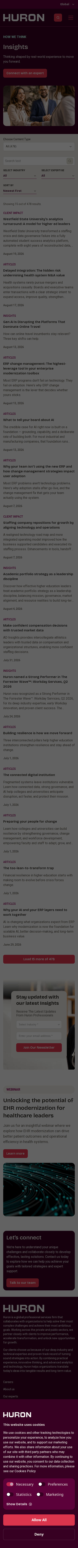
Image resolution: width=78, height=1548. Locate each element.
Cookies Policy (25, 1471)
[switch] (19, 1484)
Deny (39, 1534)
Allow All (39, 1519)
